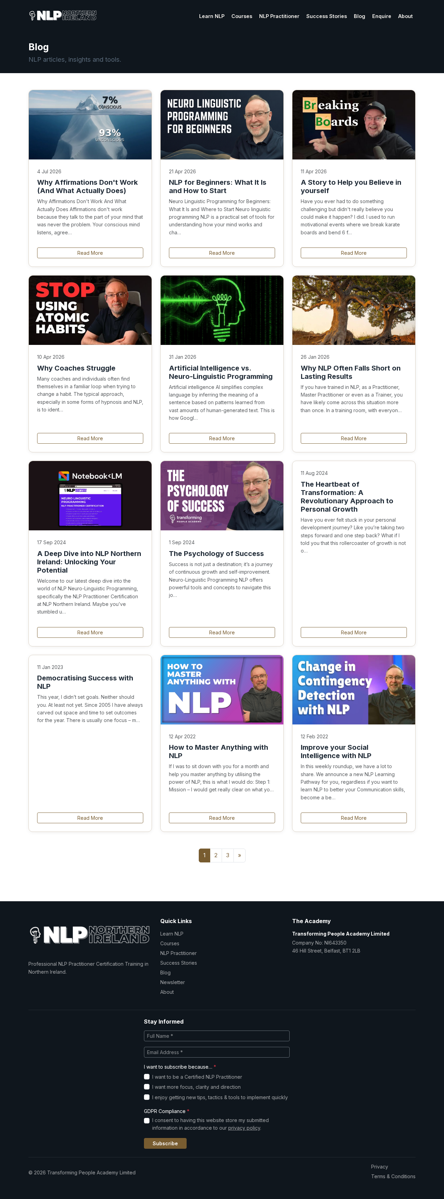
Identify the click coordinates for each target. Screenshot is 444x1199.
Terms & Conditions (393, 1176)
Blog (359, 16)
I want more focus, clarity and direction (196, 1087)
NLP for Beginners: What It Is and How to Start (217, 186)
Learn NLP (211, 16)
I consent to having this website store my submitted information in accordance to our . (210, 1124)
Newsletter (172, 982)
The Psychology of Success (216, 553)
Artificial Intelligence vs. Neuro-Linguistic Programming (221, 372)
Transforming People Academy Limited (341, 934)
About (405, 16)
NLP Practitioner (279, 16)
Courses (241, 16)
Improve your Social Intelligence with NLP (336, 751)
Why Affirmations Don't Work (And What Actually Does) (87, 186)
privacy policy (244, 1128)
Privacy (379, 1167)
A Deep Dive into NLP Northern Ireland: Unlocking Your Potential (89, 561)
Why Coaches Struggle (76, 368)
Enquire (381, 16)
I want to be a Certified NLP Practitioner (197, 1077)
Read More (90, 253)
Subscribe (165, 1143)
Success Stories (326, 16)
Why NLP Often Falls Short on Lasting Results (351, 372)
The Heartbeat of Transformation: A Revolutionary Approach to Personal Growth (347, 496)
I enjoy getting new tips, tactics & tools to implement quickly (220, 1097)
